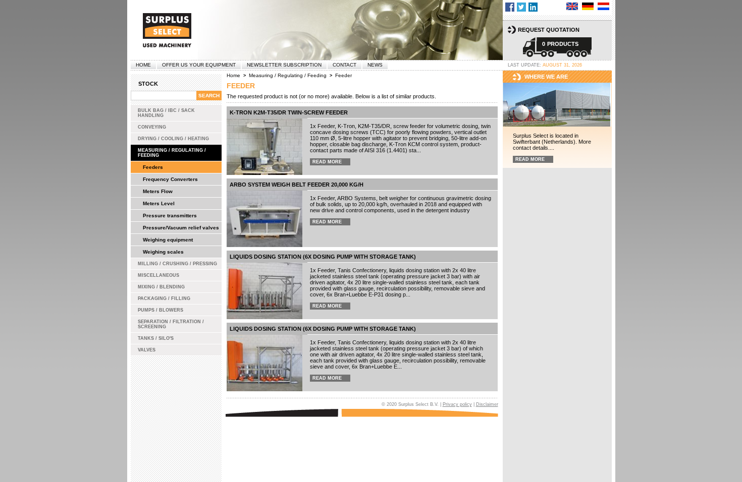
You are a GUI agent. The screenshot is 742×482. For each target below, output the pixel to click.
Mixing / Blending (161, 286)
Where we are (546, 77)
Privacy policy (457, 404)
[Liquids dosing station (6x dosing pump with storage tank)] (264, 291)
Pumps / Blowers (160, 310)
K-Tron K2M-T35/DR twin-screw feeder (289, 112)
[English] (572, 6)
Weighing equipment (168, 240)
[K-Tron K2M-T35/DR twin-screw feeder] (264, 146)
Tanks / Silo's (156, 338)
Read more (327, 161)
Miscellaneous (158, 275)
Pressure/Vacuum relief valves (181, 227)
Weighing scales (163, 252)
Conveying (152, 127)
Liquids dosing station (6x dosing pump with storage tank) (323, 257)
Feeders (153, 167)
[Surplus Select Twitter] (521, 7)
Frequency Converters (170, 179)
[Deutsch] (588, 6)
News (375, 65)
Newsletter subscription (284, 65)
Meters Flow (158, 191)
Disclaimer (487, 404)
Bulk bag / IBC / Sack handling (166, 113)
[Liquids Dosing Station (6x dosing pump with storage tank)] (264, 363)
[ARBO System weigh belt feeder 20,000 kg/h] (264, 219)
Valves (146, 349)
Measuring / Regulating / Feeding (172, 153)
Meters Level (159, 203)
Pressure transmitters (170, 215)
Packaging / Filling (164, 298)
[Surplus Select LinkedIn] (533, 7)
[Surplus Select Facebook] (509, 7)
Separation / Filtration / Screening (171, 324)
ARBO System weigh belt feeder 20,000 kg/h (296, 185)
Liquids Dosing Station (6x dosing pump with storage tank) (323, 329)
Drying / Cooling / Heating (173, 138)
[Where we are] (557, 105)
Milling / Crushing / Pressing (177, 263)
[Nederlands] (603, 6)
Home (143, 65)
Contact (344, 65)
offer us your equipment (199, 65)
